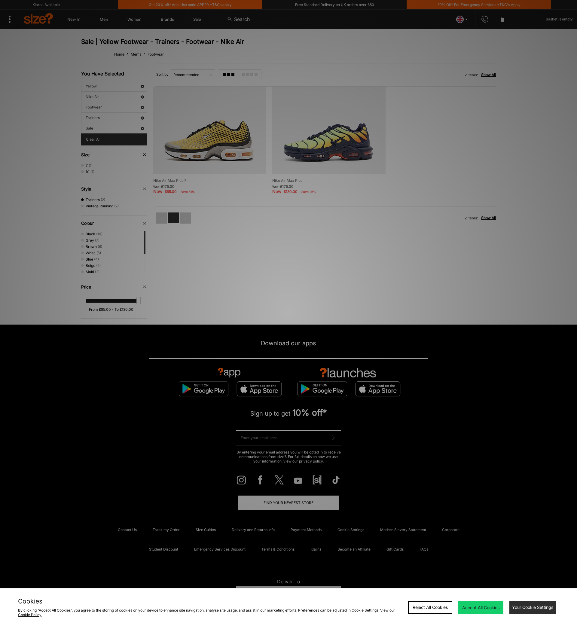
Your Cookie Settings (532, 607)
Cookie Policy (29, 614)
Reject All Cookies (430, 607)
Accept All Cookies (480, 607)
